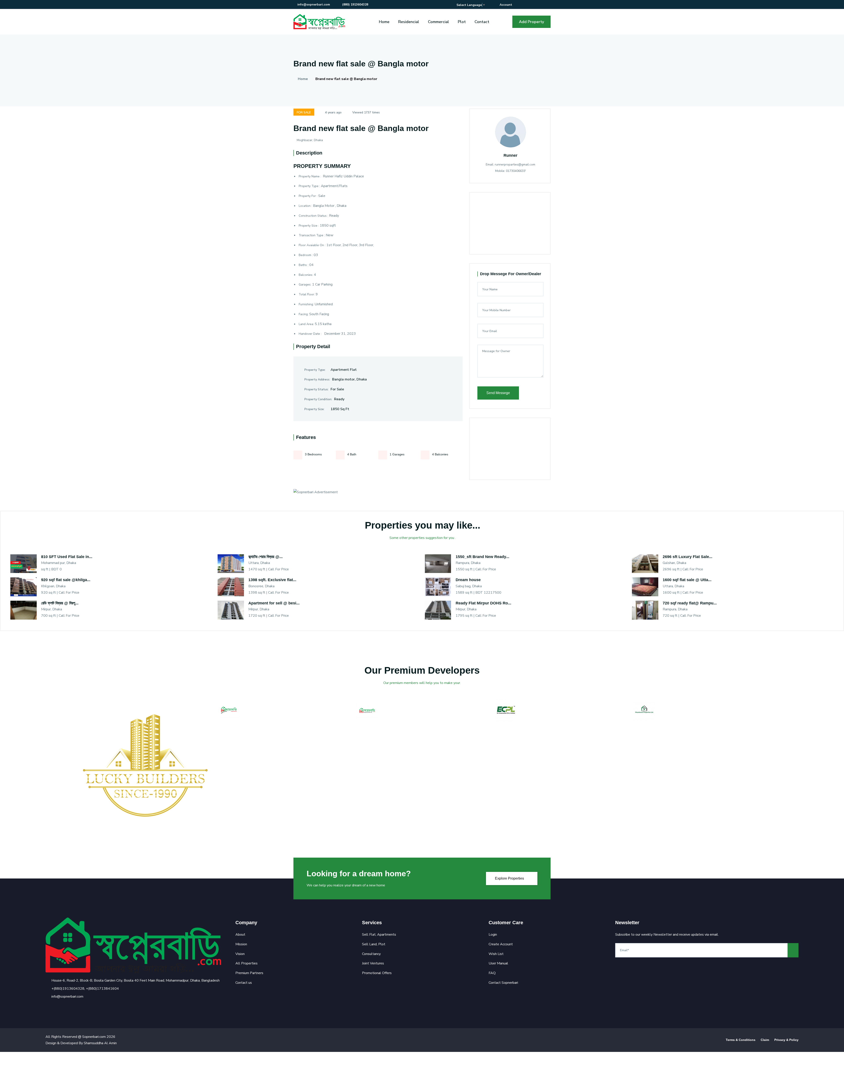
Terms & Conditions (740, 1040)
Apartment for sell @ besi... (274, 603)
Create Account (501, 944)
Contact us (243, 982)
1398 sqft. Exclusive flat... (272, 580)
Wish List (496, 953)
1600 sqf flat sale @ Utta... (687, 580)
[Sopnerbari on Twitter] (529, 5)
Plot (462, 21)
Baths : (303, 265)
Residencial (408, 21)
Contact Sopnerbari (503, 982)
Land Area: (306, 324)
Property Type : (309, 186)
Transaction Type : (312, 235)
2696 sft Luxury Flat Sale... (687, 557)
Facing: (303, 314)
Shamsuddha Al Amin (100, 1043)
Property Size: (314, 409)
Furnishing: (306, 304)
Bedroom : (306, 255)
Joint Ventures (373, 963)
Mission (241, 944)
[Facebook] (47, 1007)
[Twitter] (55, 1007)
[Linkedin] (62, 1007)
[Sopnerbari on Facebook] (523, 5)
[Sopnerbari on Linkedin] (542, 5)
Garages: (305, 284)
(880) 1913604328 (354, 4)
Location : (305, 206)
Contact (482, 21)
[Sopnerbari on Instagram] (536, 5)
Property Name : (310, 176)
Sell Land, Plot (373, 944)
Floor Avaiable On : (312, 245)
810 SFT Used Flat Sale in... (66, 557)
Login (493, 934)
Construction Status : (313, 216)
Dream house (468, 580)
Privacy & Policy (786, 1040)
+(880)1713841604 (102, 988)
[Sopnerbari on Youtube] (549, 5)
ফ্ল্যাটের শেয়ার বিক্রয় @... (265, 557)
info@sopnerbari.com (313, 4)
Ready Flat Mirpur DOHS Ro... (483, 603)
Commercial (438, 21)
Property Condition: (318, 399)
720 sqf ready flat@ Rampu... (690, 603)
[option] (145, 765)
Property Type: (315, 370)
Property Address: (317, 379)
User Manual (498, 963)
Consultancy (371, 953)
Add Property (531, 21)
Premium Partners (249, 973)
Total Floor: (307, 294)
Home (384, 21)
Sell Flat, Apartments (379, 934)
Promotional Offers (377, 973)
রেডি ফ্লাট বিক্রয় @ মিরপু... (59, 603)
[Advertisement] (544, 239)
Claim (765, 1040)
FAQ (492, 973)
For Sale (304, 112)
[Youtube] (70, 1007)
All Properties (246, 963)
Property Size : (309, 226)
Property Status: (316, 389)
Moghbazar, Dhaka (310, 140)
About (240, 934)
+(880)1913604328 (67, 988)
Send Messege (498, 393)
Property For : (308, 196)
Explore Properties (510, 878)
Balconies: (306, 275)
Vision (240, 953)
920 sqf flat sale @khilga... (65, 580)
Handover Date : (310, 334)
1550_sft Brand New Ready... (482, 557)
